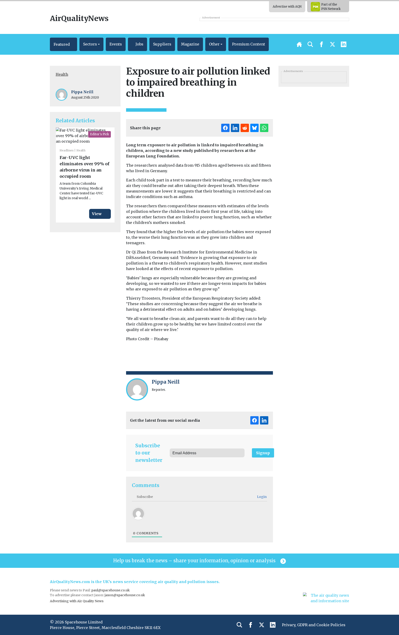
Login (261, 497)
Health (62, 74)
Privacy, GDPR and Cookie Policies (313, 625)
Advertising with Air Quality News (76, 601)
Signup (263, 453)
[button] (63, 44)
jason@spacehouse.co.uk (125, 595)
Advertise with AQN (287, 7)
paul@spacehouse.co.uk (110, 590)
